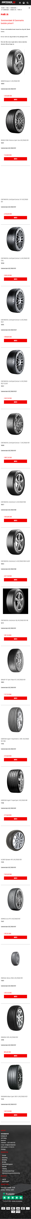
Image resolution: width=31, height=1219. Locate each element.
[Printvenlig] (29, 8)
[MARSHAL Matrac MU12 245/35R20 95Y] (15, 961)
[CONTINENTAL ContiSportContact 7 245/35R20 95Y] (15, 425)
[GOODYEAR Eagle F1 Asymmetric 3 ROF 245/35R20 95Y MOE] (15, 721)
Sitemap (3, 1149)
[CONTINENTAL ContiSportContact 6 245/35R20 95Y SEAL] (15, 241)
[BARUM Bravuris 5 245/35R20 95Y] (15, 64)
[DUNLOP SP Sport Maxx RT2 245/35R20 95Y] (15, 662)
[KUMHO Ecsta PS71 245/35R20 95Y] (15, 901)
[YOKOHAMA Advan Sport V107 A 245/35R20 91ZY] (15, 1079)
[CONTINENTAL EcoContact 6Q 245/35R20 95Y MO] (15, 603)
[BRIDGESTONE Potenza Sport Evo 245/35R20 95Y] (15, 123)
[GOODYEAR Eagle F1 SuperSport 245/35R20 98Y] (15, 783)
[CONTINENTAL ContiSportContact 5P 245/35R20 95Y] (15, 182)
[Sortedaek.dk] (9, 2)
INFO (15, 99)
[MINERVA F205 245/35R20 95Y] (15, 1020)
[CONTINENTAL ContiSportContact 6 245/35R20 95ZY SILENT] (15, 364)
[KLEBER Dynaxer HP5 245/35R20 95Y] (15, 842)
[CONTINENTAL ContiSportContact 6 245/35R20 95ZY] (15, 302)
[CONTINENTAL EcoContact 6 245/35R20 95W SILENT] (15, 544)
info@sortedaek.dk (10, 1145)
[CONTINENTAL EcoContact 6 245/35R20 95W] (15, 485)
